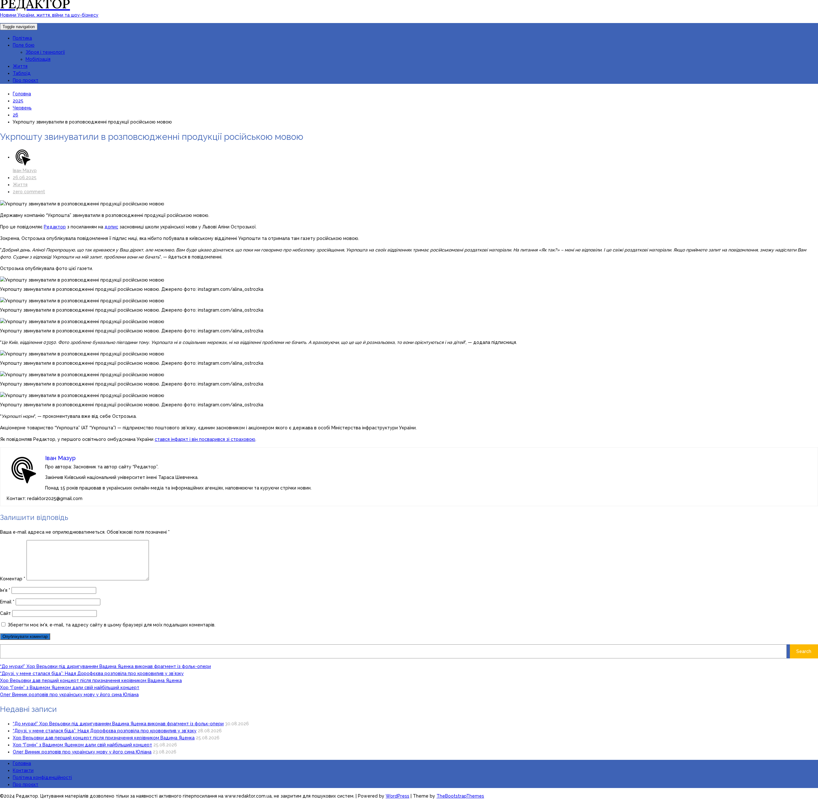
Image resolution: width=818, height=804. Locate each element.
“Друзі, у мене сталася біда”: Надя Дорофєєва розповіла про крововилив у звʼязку (92, 673)
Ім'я (5, 590)
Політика (22, 38)
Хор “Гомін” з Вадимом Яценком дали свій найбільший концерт (69, 687)
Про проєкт (25, 80)
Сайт (5, 613)
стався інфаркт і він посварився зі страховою (205, 439)
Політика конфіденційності (42, 777)
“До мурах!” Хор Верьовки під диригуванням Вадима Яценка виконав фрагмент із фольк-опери (105, 666)
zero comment (29, 191)
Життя (20, 66)
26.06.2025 (24, 177)
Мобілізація (38, 59)
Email (7, 601)
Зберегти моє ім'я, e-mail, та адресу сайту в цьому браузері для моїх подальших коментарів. (111, 624)
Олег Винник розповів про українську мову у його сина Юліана (69, 694)
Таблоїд (22, 73)
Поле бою (24, 45)
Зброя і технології (45, 52)
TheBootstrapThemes (460, 796)
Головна (22, 763)
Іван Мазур (25, 170)
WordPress (397, 796)
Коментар (12, 578)
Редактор (55, 226)
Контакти (23, 770)
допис (111, 226)
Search (803, 651)
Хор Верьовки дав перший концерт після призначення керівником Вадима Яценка (91, 680)
